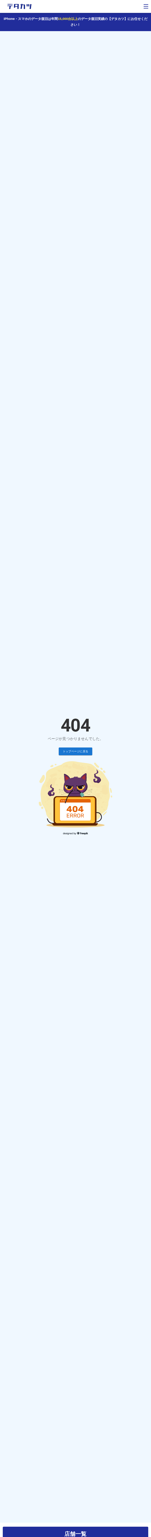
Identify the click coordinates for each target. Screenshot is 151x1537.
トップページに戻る (75, 751)
